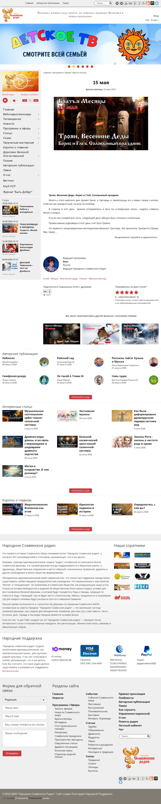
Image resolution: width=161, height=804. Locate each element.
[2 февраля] (140, 333)
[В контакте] (130, 3)
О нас (7, 174)
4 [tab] (83, 66)
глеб (46, 278)
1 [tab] (69, 66)
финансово (12, 671)
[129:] (80, 44)
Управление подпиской (134, 713)
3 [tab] (78, 66)
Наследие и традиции (100, 752)
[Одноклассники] (49, 291)
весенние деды (69, 278)
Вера (65, 261)
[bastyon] (157, 3)
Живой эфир (8, 95)
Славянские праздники (68, 736)
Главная (29, 3)
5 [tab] (87, 66)
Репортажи (61, 732)
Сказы (7, 137)
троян (84, 278)
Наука (91, 741)
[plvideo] (152, 3)
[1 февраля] (101, 333)
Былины (93, 771)
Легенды (93, 767)
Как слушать (127, 709)
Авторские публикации (48, 3)
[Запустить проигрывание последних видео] (20, 81)
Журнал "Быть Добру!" (17, 191)
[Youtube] (126, 3)
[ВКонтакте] (45, 291)
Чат (147, 20)
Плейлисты (126, 698)
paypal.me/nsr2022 (146, 663)
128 (24, 100)
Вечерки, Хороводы (99, 718)
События (91, 694)
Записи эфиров (63, 708)
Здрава (92, 726)
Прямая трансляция (132, 694)
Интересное (95, 748)
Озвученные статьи (66, 743)
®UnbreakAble (35, 798)
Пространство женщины (69, 739)
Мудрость (94, 737)
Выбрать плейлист (30, 95)
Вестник (8, 180)
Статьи (7, 133)
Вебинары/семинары (17, 114)
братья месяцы (98, 278)
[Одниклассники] (135, 3)
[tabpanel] (80, 44)
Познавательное (97, 711)
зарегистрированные (149, 300)
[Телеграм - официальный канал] (117, 3)
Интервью (61, 722)
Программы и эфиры (17, 128)
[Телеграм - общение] (121, 3)
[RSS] (143, 3)
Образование (96, 730)
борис (55, 278)
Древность (94, 734)
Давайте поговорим (66, 747)
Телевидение (12, 119)
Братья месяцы (94, 89)
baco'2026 (10, 798)
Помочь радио (128, 721)
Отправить (12, 753)
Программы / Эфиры (66, 705)
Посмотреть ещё (81, 397)
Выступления (96, 708)
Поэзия (7, 160)
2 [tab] (73, 66)
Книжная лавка (63, 750)
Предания (94, 760)
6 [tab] (92, 66)
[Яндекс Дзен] (139, 3)
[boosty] (148, 3)
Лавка (66, 3)
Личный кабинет (130, 725)
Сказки (92, 763)
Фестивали (94, 704)
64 (30, 100)
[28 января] (61, 333)
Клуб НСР (9, 186)
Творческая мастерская (18, 142)
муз (36, 100)
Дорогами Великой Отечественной (16, 154)
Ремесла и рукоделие (100, 745)
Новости (8, 123)
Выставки (93, 715)
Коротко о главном (15, 147)
